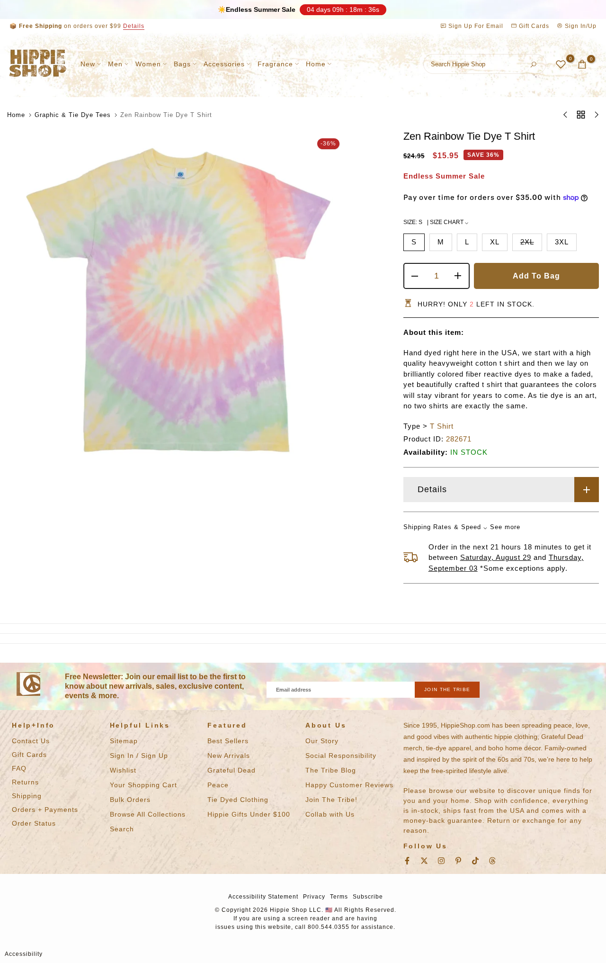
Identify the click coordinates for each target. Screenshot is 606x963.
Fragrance (275, 64)
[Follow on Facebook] (407, 860)
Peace (218, 785)
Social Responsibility (340, 755)
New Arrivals (228, 755)
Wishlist (123, 770)
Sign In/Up (580, 26)
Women (148, 64)
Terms (339, 896)
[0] (560, 64)
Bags (182, 64)
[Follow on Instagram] (441, 860)
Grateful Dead (231, 770)
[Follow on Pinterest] (458, 860)
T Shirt (442, 426)
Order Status (34, 823)
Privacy (314, 896)
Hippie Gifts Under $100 (248, 814)
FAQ (19, 768)
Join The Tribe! (331, 799)
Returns (25, 782)
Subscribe (368, 896)
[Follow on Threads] (492, 860)
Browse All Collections (148, 814)
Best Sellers (228, 741)
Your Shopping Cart (143, 785)
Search (122, 829)
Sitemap (124, 741)
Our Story (322, 741)
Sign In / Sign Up (139, 755)
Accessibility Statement (263, 896)
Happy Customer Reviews (349, 785)
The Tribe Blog (330, 770)
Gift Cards (533, 26)
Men (115, 64)
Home (316, 64)
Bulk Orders (130, 799)
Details (133, 26)
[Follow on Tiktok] (475, 860)
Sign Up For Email (475, 26)
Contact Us (31, 741)
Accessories (224, 64)
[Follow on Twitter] (424, 860)
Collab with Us (330, 814)
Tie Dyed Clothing (237, 799)
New (87, 64)
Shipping (27, 796)
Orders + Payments (45, 809)
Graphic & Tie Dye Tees (73, 114)
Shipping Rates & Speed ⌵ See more (461, 527)
